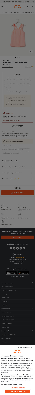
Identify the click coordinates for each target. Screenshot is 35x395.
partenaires (7, 369)
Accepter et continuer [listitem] (17, 391)
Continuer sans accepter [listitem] (25, 347)
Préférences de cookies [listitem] (18, 387)
